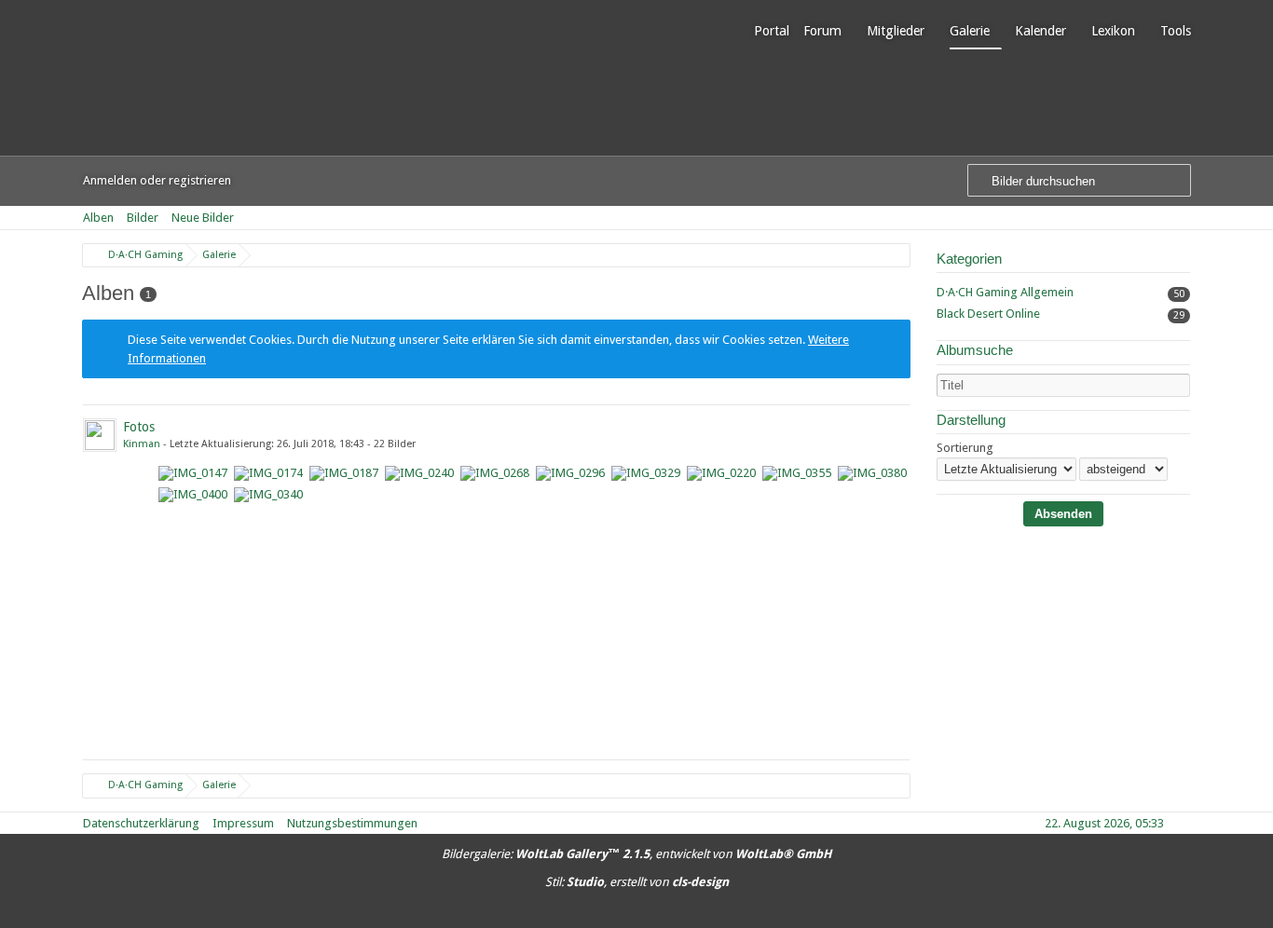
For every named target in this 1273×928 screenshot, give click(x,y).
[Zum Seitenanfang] (1184, 823)
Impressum (243, 823)
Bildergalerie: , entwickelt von (636, 854)
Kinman (141, 444)
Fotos (139, 426)
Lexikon (1113, 30)
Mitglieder (895, 30)
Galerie (970, 30)
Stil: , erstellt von (637, 882)
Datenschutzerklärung (141, 823)
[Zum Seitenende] (1184, 217)
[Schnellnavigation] (1158, 217)
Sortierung (965, 448)
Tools (1175, 30)
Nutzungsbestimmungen (352, 823)
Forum (822, 30)
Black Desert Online (988, 314)
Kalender (1040, 30)
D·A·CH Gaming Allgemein (1005, 292)
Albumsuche (975, 350)
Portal (771, 30)
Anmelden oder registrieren (157, 180)
